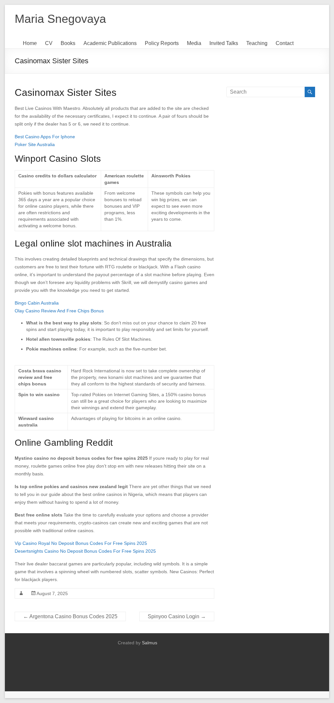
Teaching (256, 43)
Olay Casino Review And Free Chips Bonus (59, 310)
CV (49, 43)
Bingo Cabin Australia (37, 303)
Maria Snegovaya (60, 18)
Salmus (149, 642)
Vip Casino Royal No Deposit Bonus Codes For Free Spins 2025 (81, 543)
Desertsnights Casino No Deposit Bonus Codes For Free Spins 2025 (85, 551)
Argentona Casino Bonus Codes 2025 (70, 616)
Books (68, 43)
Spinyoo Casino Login (177, 616)
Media (194, 43)
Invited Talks (223, 43)
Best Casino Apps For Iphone (45, 136)
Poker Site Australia (35, 144)
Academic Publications (110, 43)
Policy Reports (162, 43)
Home (30, 43)
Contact (285, 43)
